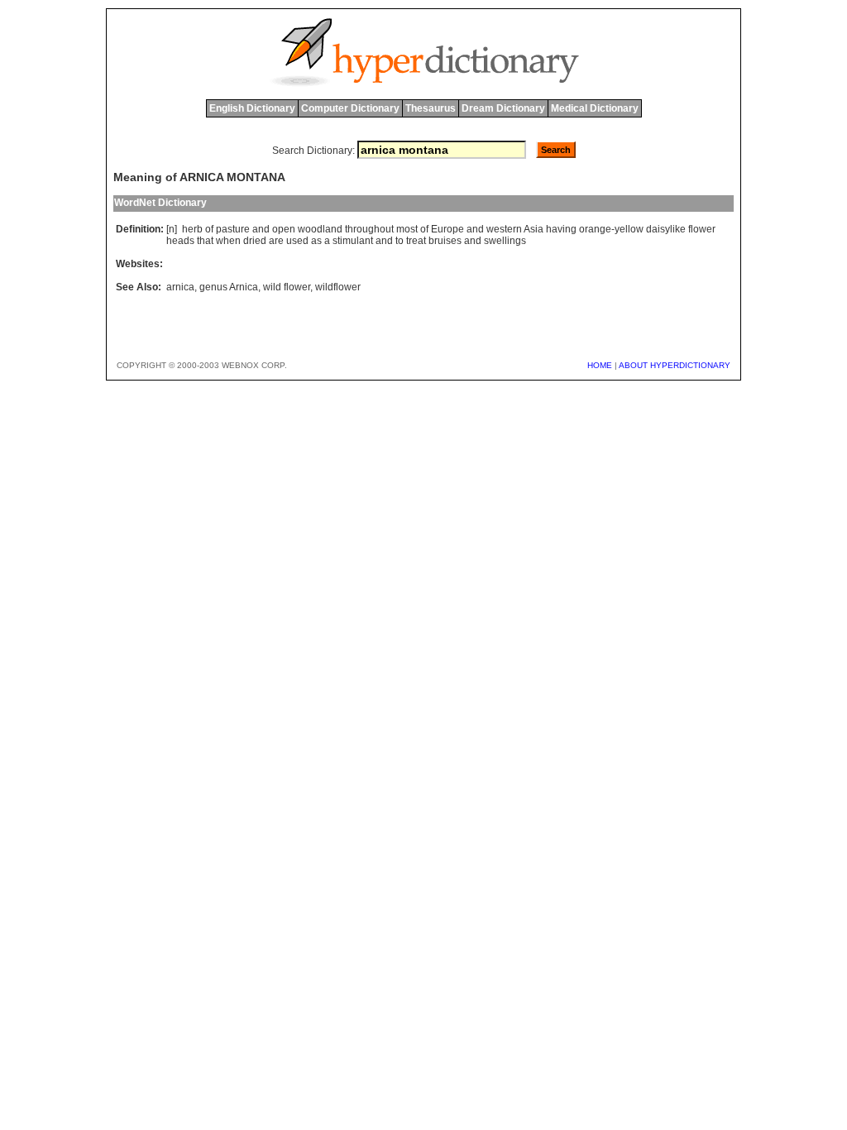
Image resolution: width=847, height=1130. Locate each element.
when (228, 241)
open (283, 229)
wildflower (338, 287)
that (205, 241)
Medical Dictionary (595, 108)
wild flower (286, 287)
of (209, 229)
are (276, 241)
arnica (180, 287)
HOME (599, 365)
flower (701, 229)
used (297, 241)
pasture (233, 229)
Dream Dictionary (503, 108)
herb (192, 229)
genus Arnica (228, 287)
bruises (445, 241)
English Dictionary (252, 108)
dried (254, 241)
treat (416, 241)
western (504, 229)
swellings (505, 241)
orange (595, 229)
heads (180, 241)
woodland (320, 229)
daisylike (666, 229)
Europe (447, 229)
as (316, 241)
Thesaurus (430, 108)
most (407, 229)
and (261, 229)
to (399, 241)
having (561, 229)
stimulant (353, 241)
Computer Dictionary (350, 108)
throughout (369, 229)
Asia (533, 229)
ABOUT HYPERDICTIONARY (674, 365)
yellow (629, 229)
